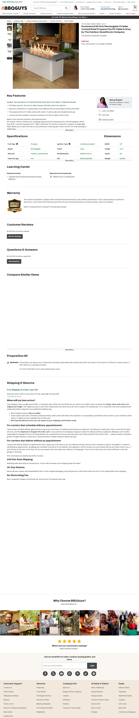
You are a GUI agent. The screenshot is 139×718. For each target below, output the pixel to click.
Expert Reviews (97, 692)
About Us (66, 688)
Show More (69, 130)
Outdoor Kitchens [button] (29, 14)
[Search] (66, 8)
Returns (6, 700)
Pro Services (80, 2)
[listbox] (9, 41)
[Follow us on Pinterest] (77, 673)
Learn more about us (68, 604)
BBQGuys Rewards (43, 704)
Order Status (8, 692)
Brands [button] (102, 14)
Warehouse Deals (125, 696)
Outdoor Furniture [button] (46, 14)
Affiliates (66, 700)
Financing (40, 688)
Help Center (8, 712)
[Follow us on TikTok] (85, 673)
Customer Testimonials (71, 708)
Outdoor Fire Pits (55, 21)
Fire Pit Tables (68, 21)
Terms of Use (9, 704)
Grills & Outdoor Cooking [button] (10, 14)
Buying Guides (96, 696)
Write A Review (15, 236)
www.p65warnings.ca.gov (50, 369)
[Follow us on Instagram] (69, 673)
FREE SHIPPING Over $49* (12, 2)
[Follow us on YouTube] (61, 673)
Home (9, 21)
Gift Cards (107, 2)
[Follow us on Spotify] (93, 673)
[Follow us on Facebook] (45, 673)
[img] (46, 56)
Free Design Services (67, 2)
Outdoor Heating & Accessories (36, 21)
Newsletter (41, 712)
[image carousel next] (9, 58)
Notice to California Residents (15, 708)
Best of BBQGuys (97, 688)
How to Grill (95, 704)
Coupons (122, 700)
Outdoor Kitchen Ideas (100, 700)
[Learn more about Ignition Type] (69, 144)
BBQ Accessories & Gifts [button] (86, 14)
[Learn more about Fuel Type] (17, 144)
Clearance (122, 692)
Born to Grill (95, 708)
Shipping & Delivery (11, 696)
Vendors (66, 704)
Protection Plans (43, 700)
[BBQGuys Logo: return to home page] (16, 8)
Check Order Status (119, 2)
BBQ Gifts (122, 708)
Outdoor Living (18, 21)
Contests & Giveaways (127, 712)
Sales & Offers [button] (130, 14)
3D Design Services (44, 696)
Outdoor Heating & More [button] (65, 14)
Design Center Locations (94, 2)
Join (92, 666)
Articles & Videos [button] (115, 14)
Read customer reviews (68, 648)
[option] (9, 30)
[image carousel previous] (9, 24)
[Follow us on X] (53, 673)
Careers (66, 696)
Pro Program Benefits (45, 708)
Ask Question (14, 261)
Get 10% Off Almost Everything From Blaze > (70, 17)
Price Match (41, 692)
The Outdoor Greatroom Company (94, 35)
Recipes (94, 712)
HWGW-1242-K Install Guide (63, 177)
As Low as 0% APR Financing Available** (45, 2)
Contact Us (8, 688)
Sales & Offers (124, 688)
